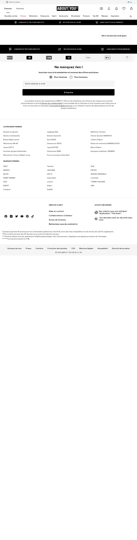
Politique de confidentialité (51, 103)
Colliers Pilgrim (97, 140)
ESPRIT (6, 186)
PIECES (94, 170)
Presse (28, 248)
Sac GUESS (51, 140)
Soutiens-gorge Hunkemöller (14, 151)
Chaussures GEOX (54, 143)
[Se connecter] (109, 8)
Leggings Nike (52, 132)
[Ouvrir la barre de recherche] (130, 16)
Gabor (49, 186)
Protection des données (57, 248)
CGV (73, 248)
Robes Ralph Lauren (11, 140)
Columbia (94, 178)
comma (50, 182)
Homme (20, 8)
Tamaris (50, 166)
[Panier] (131, 8)
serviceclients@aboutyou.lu (61, 106)
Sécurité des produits (121, 248)
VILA (92, 166)
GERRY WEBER (9, 178)
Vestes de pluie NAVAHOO (101, 136)
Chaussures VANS (54, 151)
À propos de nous (14, 248)
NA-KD (6, 174)
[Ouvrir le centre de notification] (116, 8)
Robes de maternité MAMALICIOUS (105, 143)
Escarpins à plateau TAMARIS (103, 151)
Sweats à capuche (10, 132)
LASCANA (51, 170)
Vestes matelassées (11, 136)
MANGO (6, 170)
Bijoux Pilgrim (96, 147)
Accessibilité (103, 248)
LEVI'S (49, 174)
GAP (92, 186)
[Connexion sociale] (5, 216)
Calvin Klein (51, 178)
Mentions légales (86, 248)
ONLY (5, 166)
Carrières (39, 248)
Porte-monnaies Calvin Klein (58, 155)
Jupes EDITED (52, 147)
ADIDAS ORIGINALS (98, 174)
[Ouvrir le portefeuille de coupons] (101, 8)
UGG (5, 182)
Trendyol (6, 189)
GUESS (50, 189)
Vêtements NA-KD (10, 143)
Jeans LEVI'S (8, 147)
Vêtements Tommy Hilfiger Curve (16, 155)
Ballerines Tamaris (98, 132)
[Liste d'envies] (123, 8)
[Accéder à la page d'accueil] (18, 206)
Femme (8, 8)
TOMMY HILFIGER (98, 182)
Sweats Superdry (54, 136)
